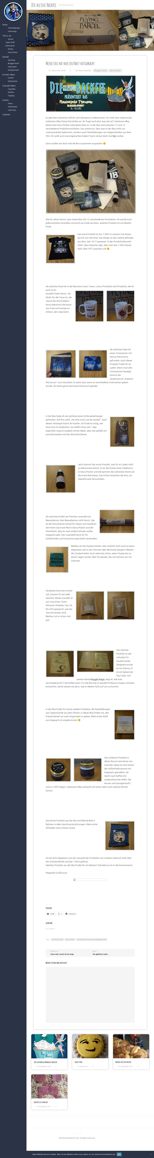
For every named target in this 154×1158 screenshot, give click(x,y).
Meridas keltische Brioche (123, 1062)
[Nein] (151, 1154)
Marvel (10, 39)
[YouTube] (75, 1145)
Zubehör (6, 114)
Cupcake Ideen (9, 85)
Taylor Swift (10, 42)
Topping (11, 96)
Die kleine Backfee (43, 5)
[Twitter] (79, 1145)
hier (114, 136)
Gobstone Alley (57, 939)
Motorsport (10, 46)
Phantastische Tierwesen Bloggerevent (91, 939)
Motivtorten (12, 81)
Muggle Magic (97, 679)
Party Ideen (12, 67)
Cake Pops (12, 110)
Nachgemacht (13, 70)
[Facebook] (71, 1145)
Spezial (5, 57)
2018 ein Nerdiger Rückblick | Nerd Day (45, 1062)
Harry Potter (13, 52)
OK (119, 1154)
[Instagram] (83, 1145)
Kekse (10, 103)
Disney (10, 49)
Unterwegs (12, 31)
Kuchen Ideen (8, 74)
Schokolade (12, 107)
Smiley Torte (78, 1062)
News (5, 24)
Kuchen (11, 78)
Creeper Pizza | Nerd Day (41, 1102)
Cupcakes (12, 89)
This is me (6, 36)
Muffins (11, 92)
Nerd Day (11, 60)
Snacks (5, 100)
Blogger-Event (13, 63)
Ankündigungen (14, 28)
